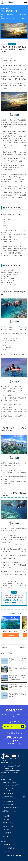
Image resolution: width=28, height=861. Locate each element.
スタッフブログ (6, 851)
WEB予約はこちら (9, 726)
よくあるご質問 (6, 833)
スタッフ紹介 (5, 819)
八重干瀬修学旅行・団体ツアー (10, 807)
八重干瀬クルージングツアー (10, 811)
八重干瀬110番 (6, 844)
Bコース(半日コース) (7, 793)
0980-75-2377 (14, 739)
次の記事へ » (23, 647)
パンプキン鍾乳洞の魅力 (8, 848)
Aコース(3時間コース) (7, 790)
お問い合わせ (5, 836)
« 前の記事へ (4, 647)
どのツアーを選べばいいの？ (10, 822)
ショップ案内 (6, 816)
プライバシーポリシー (7, 776)
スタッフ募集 (5, 829)
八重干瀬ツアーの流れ (8, 826)
